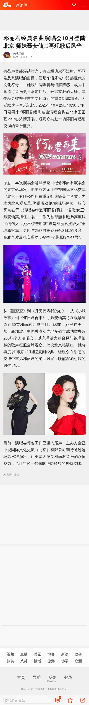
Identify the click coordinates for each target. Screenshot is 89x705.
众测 (78, 660)
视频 (10, 654)
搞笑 (10, 660)
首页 (21, 677)
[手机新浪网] (6, 5)
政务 (78, 654)
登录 (68, 677)
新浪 (64, 654)
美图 (37, 654)
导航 (37, 677)
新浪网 (22, 5)
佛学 (64, 660)
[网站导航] (84, 5)
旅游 (51, 660)
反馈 (52, 677)
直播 (24, 654)
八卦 (24, 660)
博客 (51, 654)
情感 (37, 660)
